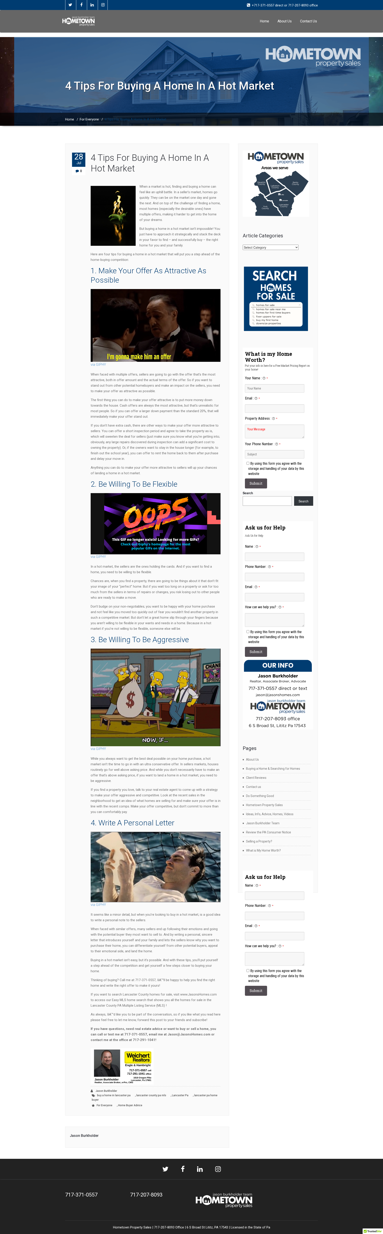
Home (264, 21)
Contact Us (308, 21)
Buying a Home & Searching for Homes (273, 768)
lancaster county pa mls (151, 1095)
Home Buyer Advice (130, 1105)
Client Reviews (256, 777)
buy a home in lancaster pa (114, 1095)
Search (248, 493)
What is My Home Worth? (263, 850)
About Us (284, 21)
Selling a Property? (259, 841)
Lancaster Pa (180, 1095)
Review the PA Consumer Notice (268, 832)
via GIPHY (98, 364)
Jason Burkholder (106, 1090)
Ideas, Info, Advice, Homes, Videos (269, 814)
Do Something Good (260, 796)
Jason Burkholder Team (262, 823)
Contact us (253, 787)
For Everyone (89, 119)
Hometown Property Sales (264, 805)
